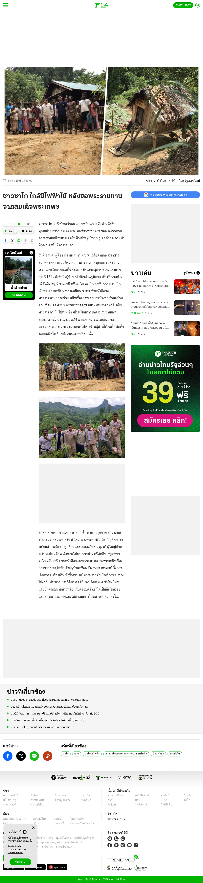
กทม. (133, 292)
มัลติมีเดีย (165, 804)
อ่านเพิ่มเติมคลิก (16, 848)
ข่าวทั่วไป (163, 753)
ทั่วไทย (166, 180)
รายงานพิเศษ (114, 795)
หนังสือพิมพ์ (141, 795)
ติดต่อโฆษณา (57, 846)
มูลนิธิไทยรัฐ (59, 837)
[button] (5, 240)
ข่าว (154, 180)
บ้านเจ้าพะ (148, 753)
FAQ (92, 837)
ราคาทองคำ (9, 804)
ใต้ (176, 180)
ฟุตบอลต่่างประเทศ (13, 818)
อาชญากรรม (61, 800)
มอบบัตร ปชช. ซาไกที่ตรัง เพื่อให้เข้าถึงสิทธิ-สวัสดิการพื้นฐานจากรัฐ (47, 720)
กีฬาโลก (7, 823)
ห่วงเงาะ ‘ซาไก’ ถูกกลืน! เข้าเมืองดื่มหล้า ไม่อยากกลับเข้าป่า (42, 727)
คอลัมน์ (164, 795)
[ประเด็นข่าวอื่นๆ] (31, 253)
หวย (137, 800)
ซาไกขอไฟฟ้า (89, 753)
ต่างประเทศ (136, 313)
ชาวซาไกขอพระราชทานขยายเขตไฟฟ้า (119, 753)
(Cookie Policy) (15, 853)
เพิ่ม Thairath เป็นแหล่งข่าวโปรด (168, 194)
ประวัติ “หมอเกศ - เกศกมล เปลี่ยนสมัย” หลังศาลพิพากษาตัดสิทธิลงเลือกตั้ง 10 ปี (55, 713)
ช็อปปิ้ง (111, 814)
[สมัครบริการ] (165, 388)
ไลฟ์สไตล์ (140, 804)
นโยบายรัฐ (9, 800)
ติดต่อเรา (42, 846)
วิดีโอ (186, 800)
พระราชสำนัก (10, 795)
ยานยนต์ (84, 800)
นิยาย (163, 800)
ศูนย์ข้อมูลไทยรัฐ (78, 837)
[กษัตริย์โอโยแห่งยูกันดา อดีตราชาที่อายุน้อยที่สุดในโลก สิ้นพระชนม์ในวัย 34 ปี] (187, 307)
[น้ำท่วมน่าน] (18, 270)
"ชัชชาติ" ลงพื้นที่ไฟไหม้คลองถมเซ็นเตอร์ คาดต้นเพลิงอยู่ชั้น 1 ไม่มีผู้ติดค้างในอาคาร (151, 326)
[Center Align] (33, 827)
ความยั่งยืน (36, 804)
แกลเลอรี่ (55, 823)
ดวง (109, 800)
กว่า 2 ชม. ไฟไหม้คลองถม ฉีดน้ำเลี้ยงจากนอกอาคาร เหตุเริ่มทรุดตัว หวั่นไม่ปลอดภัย (150, 284)
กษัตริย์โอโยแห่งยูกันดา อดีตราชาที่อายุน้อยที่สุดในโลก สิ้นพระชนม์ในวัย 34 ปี (151, 305)
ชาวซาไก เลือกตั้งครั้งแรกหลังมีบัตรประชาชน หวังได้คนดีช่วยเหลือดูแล (49, 706)
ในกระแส (58, 795)
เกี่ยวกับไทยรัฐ (42, 837)
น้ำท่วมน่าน (19, 287)
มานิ (75, 753)
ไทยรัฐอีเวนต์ (115, 819)
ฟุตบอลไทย (36, 818)
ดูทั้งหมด (189, 272)
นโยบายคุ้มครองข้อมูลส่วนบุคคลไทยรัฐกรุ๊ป (44, 842)
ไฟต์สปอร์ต (72, 818)
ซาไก (65, 753)
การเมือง (85, 795)
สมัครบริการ (184, 5)
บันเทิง (186, 795)
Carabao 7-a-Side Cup (80, 823)
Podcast (112, 804)
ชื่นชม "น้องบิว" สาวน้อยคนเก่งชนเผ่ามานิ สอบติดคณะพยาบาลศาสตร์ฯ (49, 699)
